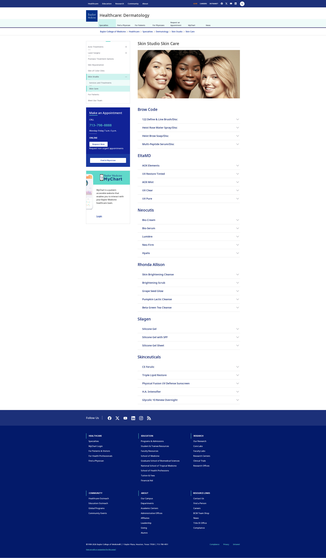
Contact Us (198, 498)
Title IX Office (200, 523)
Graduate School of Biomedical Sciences (160, 460)
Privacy (226, 544)
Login (99, 216)
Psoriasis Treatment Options (101, 59)
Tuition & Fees (148, 475)
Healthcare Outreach (99, 498)
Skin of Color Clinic (96, 70)
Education (107, 3)
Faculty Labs (199, 451)
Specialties (103, 25)
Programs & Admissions (152, 441)
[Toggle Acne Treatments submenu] (126, 47)
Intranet (236, 544)
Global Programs (97, 508)
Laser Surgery (94, 53)
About (145, 3)
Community (133, 3)
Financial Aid (147, 480)
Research (119, 3)
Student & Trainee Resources (155, 446)
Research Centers (201, 456)
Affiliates (145, 518)
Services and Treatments (100, 83)
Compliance (199, 527)
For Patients (140, 25)
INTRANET (213, 3)
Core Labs (198, 446)
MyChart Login (96, 446)
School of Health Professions (155, 470)
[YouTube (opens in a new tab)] (231, 3)
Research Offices (201, 465)
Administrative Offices (151, 513)
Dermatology (162, 31)
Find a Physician (123, 25)
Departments (147, 503)
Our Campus (147, 498)
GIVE (195, 3)
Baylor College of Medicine (113, 31)
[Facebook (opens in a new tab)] (222, 3)
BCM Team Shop (201, 513)
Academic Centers (149, 508)
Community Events (98, 513)
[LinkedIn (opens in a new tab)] (236, 3)
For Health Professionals (100, 456)
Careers (197, 508)
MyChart (191, 25)
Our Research (199, 441)
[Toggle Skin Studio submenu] (126, 77)
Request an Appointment (175, 23)
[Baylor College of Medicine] (92, 16)
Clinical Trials (199, 460)
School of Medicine (150, 456)
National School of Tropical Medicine (158, 465)
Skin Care (190, 31)
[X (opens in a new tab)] (226, 3)
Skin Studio (177, 31)
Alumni (144, 532)
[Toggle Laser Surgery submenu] (126, 53)
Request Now (98, 144)
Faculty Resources (149, 451)
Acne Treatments (96, 47)
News (208, 25)
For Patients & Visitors (99, 451)
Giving (144, 527)
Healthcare (93, 3)
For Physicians (158, 25)
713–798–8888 (100, 125)
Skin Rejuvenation (96, 65)
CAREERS (203, 3)
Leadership (146, 523)
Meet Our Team (95, 100)
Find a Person (199, 503)
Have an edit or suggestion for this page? (101, 549)
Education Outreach (98, 503)
